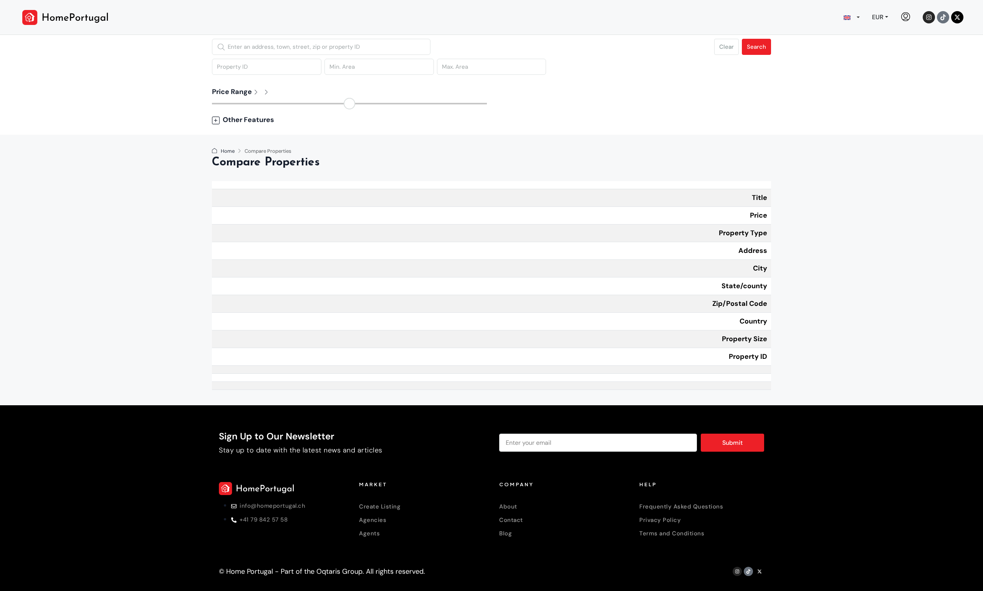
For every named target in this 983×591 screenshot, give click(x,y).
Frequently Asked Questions (681, 506)
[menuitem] (905, 17)
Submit (732, 443)
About (508, 506)
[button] (491, 120)
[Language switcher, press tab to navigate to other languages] (851, 17)
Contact (511, 520)
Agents (369, 533)
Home (228, 151)
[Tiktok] (943, 17)
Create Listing (379, 506)
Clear (726, 47)
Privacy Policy (660, 520)
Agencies (372, 520)
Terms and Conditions (671, 533)
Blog (505, 533)
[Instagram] (929, 17)
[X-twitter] (957, 17)
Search (756, 47)
